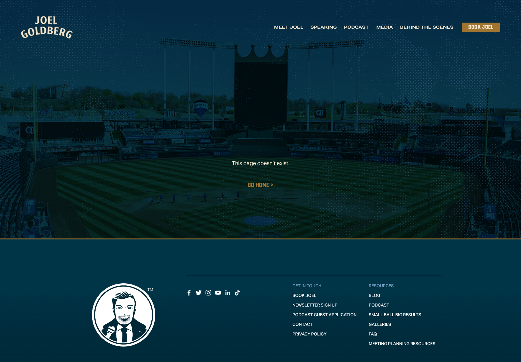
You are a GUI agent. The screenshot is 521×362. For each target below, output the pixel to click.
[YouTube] (218, 293)
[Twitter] (199, 293)
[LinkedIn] (228, 293)
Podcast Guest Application (324, 314)
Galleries (380, 324)
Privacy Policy (309, 334)
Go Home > (260, 185)
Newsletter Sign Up (314, 305)
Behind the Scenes (426, 27)
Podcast (356, 27)
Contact (302, 324)
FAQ (373, 334)
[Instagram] (208, 293)
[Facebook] (189, 293)
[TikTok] (237, 293)
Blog (374, 295)
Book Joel (481, 27)
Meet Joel (288, 27)
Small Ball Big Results (395, 314)
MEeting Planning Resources (402, 343)
